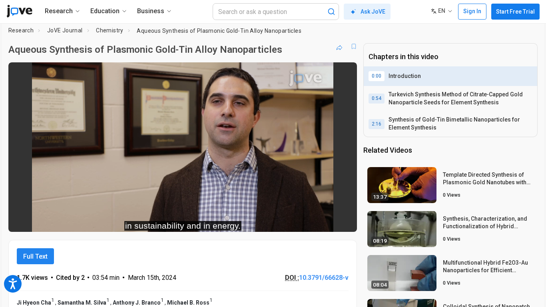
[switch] (263, 220)
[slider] (138, 220)
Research (21, 30)
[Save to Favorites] (354, 46)
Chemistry (110, 30)
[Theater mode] (344, 221)
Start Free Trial (515, 11)
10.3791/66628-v (324, 277)
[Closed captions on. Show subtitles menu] (326, 221)
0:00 (376, 76)
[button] (344, 73)
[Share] (339, 46)
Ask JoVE (373, 11)
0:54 (376, 98)
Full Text (35, 256)
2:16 (376, 124)
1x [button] (309, 220)
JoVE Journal (65, 30)
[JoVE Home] (19, 11)
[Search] (331, 12)
